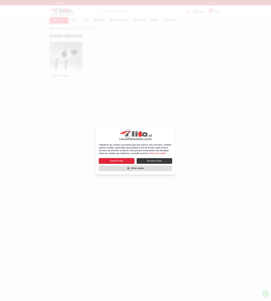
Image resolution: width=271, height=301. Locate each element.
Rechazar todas (154, 161)
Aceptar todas (116, 161)
